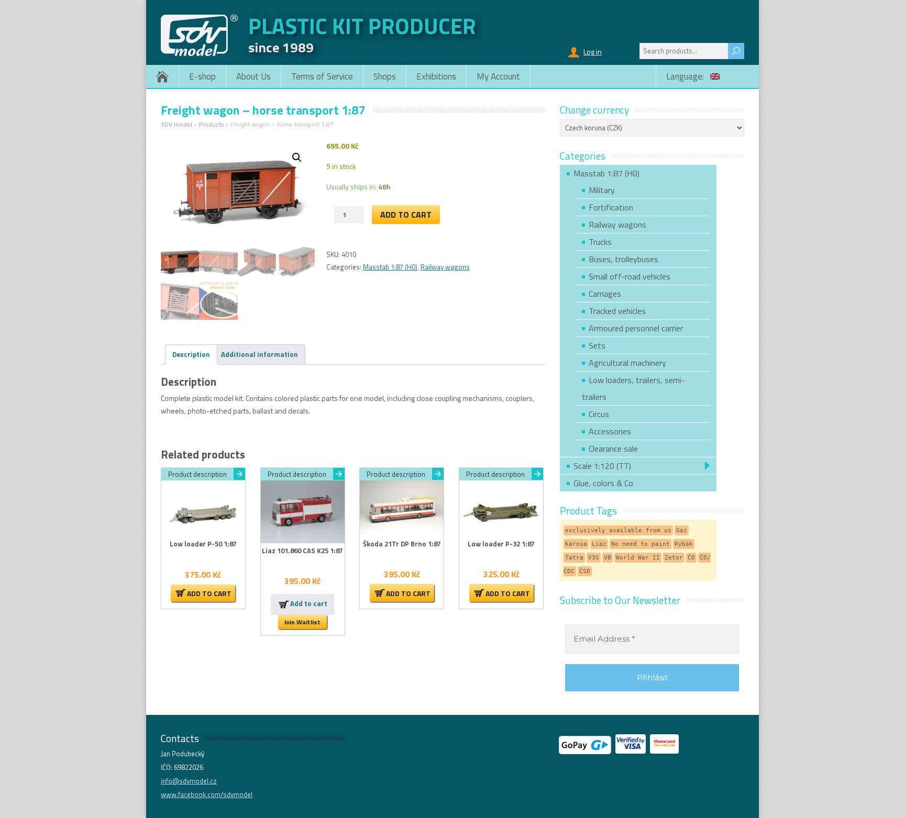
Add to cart (406, 214)
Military (602, 190)
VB (607, 557)
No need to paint (640, 544)
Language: (686, 76)
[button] (297, 157)
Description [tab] (191, 354)
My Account (498, 76)
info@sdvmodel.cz (189, 781)
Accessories (610, 431)
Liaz (599, 544)
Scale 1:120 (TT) (602, 466)
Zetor (674, 557)
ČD (691, 557)
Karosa (576, 544)
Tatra (574, 557)
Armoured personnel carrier (636, 328)
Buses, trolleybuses (623, 259)
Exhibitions (436, 76)
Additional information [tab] (259, 354)
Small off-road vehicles (629, 276)
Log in (592, 51)
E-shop (202, 76)
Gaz (681, 530)
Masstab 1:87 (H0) (390, 267)
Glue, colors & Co (603, 483)
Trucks (600, 242)
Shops (384, 76)
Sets (597, 345)
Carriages (605, 293)
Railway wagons (445, 267)
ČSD (584, 571)
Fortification (611, 207)
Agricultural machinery (627, 362)
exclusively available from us (618, 530)
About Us (253, 76)
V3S (593, 557)
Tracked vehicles (617, 311)
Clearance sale (613, 448)
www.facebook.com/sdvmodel (206, 794)
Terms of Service (322, 76)
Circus (599, 414)
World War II (638, 557)
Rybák (684, 544)
